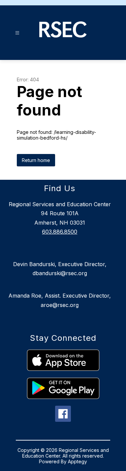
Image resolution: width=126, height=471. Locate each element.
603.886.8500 (59, 231)
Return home (36, 160)
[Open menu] (17, 33)
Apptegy (77, 461)
